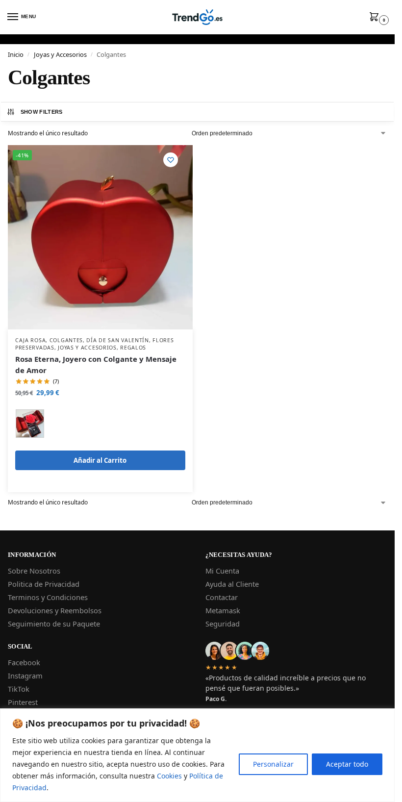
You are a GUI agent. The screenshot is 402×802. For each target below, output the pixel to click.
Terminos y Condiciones (48, 597)
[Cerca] (384, 717)
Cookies (169, 775)
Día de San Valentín (117, 340)
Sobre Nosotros (34, 571)
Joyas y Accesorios (60, 54)
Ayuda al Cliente (232, 584)
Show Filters (42, 112)
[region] (197, 755)
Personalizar (273, 764)
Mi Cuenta (222, 571)
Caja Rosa (30, 340)
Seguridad (222, 623)
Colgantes (66, 340)
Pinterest (23, 702)
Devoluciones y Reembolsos (54, 610)
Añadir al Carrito (100, 460)
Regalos (133, 347)
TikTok (18, 689)
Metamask (222, 610)
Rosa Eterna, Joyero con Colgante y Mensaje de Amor (95, 364)
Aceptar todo (347, 764)
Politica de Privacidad (43, 584)
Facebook (24, 662)
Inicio (16, 54)
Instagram (25, 675)
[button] (376, 17)
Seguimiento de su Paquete (54, 623)
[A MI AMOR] (30, 423)
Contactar (221, 597)
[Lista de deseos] (170, 159)
